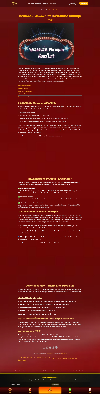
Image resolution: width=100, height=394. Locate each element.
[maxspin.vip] (19, 3)
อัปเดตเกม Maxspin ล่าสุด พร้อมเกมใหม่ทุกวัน (65, 358)
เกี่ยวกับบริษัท (30, 371)
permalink (63, 353)
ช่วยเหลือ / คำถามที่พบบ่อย (79, 371)
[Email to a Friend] (50, 347)
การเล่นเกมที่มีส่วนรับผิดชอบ (54, 371)
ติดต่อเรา (53, 3)
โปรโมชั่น (38, 3)
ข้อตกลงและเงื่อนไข (67, 371)
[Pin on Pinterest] (53, 347)
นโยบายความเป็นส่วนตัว (40, 371)
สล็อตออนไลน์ (50, 353)
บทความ (45, 3)
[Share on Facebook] (44, 347)
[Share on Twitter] (47, 347)
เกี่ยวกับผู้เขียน (22, 371)
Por (57, 9)
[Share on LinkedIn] (56, 347)
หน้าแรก (31, 3)
